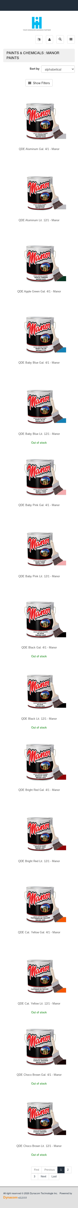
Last (54, 1176)
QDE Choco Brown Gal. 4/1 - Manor (39, 1074)
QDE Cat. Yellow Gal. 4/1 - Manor (39, 932)
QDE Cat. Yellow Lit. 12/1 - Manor (39, 1003)
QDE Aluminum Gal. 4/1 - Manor (39, 149)
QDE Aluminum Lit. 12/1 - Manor (39, 220)
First (36, 1169)
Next (43, 1176)
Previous (49, 1169)
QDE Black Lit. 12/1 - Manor (39, 718)
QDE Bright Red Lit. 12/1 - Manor (39, 861)
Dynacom (10, 1197)
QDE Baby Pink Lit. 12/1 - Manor (39, 576)
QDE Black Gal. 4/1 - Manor (39, 647)
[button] (39, 39)
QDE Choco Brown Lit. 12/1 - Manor (39, 1146)
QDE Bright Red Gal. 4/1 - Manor (39, 790)
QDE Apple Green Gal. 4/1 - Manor (39, 291)
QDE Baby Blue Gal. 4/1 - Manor (39, 362)
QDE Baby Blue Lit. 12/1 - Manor (39, 433)
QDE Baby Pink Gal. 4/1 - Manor (39, 505)
